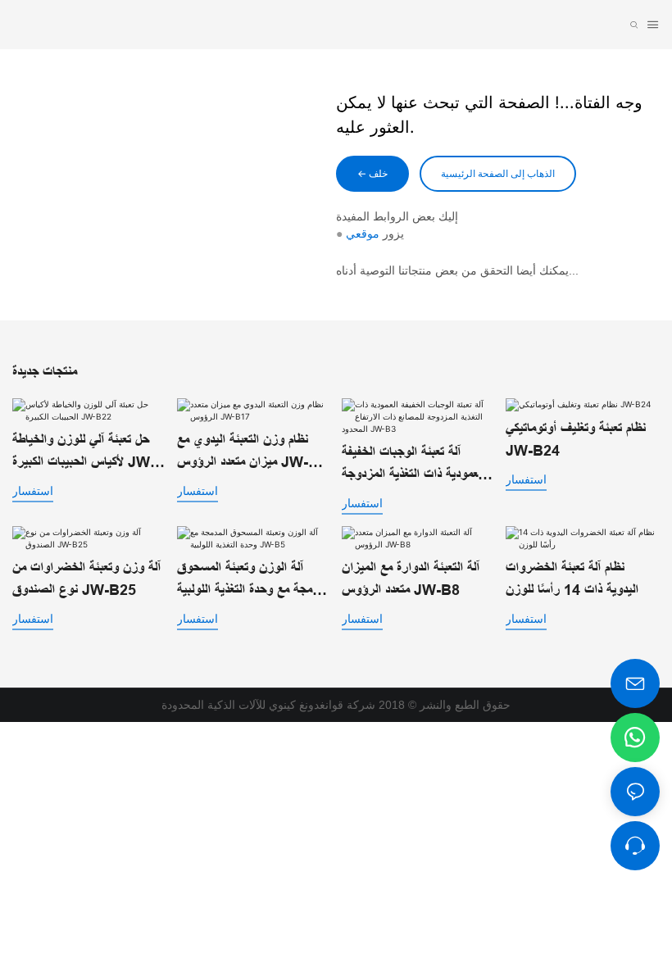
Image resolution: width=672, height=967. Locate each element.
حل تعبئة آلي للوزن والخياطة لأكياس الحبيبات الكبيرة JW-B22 (83, 453)
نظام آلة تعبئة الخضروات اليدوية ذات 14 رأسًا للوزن (572, 579)
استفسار (32, 490)
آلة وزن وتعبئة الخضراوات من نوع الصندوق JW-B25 (86, 579)
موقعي (362, 233)
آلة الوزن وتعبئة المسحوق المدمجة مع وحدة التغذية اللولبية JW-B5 (253, 581)
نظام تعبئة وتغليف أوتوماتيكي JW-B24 (576, 439)
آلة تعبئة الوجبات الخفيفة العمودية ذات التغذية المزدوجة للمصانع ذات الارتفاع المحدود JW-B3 (413, 465)
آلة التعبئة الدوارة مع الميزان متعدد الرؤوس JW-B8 (410, 579)
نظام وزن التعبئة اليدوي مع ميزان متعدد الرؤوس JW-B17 (242, 453)
